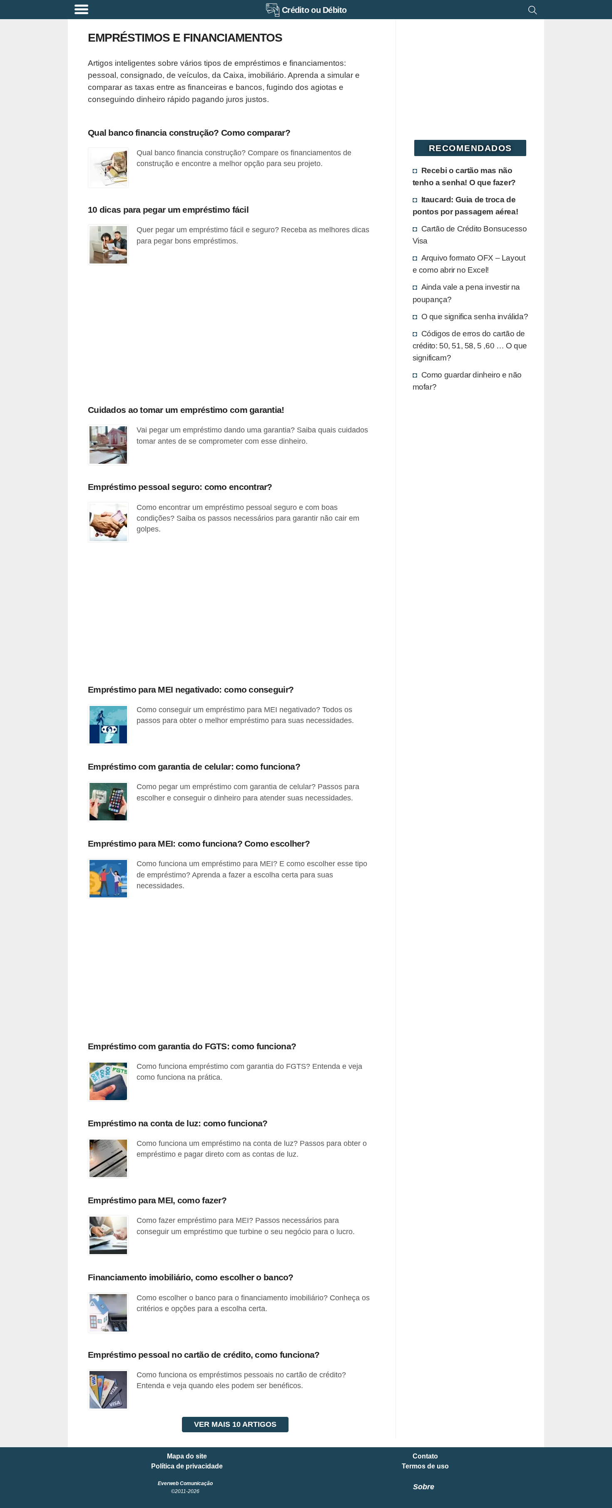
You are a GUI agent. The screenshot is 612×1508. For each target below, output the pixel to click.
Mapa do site (187, 1456)
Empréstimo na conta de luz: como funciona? (178, 1123)
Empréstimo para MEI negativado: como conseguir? (191, 689)
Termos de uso (425, 1466)
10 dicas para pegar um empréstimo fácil (168, 209)
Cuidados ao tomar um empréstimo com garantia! (186, 410)
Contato (425, 1456)
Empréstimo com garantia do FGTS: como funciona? (192, 1046)
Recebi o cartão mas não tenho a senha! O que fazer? (464, 176)
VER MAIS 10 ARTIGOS (235, 1424)
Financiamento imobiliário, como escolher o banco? (191, 1277)
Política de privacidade (187, 1466)
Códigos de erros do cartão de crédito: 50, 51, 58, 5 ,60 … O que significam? (470, 345)
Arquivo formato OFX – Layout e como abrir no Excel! (469, 263)
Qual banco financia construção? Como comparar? (189, 132)
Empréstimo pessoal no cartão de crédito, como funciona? (203, 1354)
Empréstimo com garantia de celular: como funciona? (194, 766)
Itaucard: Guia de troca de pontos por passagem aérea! (465, 205)
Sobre (423, 1487)
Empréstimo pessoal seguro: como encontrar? (180, 487)
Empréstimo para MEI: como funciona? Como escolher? (199, 843)
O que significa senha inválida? (474, 316)
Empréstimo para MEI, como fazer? (157, 1200)
